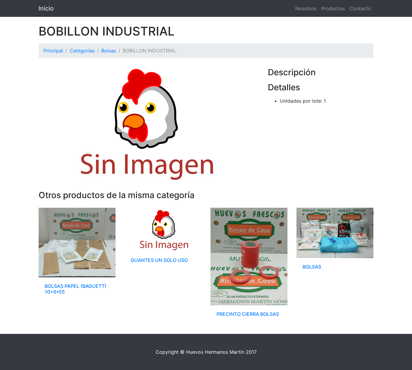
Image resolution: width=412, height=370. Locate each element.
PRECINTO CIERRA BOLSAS (248, 314)
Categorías (82, 51)
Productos (333, 8)
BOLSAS (312, 267)
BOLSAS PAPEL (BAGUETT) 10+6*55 (75, 289)
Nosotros (305, 8)
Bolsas (108, 51)
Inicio (46, 8)
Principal (53, 51)
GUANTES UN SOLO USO (159, 260)
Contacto (360, 8)
